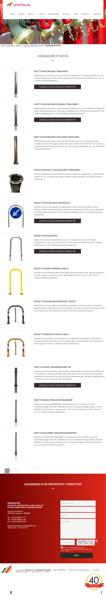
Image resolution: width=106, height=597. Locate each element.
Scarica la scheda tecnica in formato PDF (57, 87)
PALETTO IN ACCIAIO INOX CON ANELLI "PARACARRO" (56, 104)
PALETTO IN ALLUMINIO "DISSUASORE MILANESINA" (55, 433)
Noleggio (66, 14)
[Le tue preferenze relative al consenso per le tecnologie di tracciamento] (101, 592)
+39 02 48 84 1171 (18, 517)
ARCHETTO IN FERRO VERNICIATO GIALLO (51, 269)
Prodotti (31, 14)
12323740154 (61, 570)
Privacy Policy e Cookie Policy (79, 570)
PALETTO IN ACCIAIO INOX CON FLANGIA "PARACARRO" (57, 137)
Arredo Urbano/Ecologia (34, 46)
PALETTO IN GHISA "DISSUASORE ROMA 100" (52, 367)
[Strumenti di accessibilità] (11, 592)
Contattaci (97, 14)
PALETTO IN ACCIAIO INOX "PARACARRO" (51, 71)
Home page (10, 46)
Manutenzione (53, 14)
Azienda (21, 14)
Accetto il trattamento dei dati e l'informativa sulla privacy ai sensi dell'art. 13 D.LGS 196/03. (75, 549)
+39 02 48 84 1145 (18, 519)
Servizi (41, 14)
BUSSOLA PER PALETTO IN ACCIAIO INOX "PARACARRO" (57, 170)
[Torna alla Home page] (18, 4)
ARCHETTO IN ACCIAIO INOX (45, 236)
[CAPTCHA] (86, 542)
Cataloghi (85, 14)
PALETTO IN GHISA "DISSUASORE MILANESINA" (53, 400)
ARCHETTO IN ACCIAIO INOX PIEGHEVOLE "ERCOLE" (55, 301)
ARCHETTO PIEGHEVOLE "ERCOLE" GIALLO (51, 334)
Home (12, 14)
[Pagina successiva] (16, 473)
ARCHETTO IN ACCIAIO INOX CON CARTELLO (52, 203)
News (76, 14)
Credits (47, 572)
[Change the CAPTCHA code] (96, 541)
